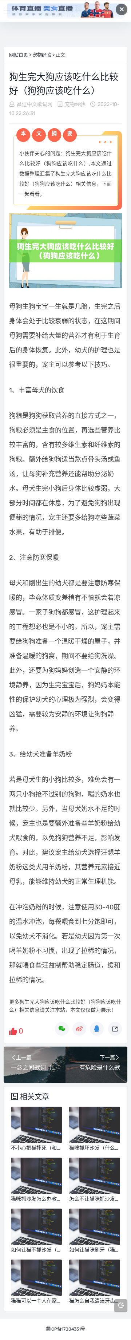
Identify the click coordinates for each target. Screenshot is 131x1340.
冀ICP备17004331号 (65, 1329)
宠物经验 (41, 55)
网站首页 (18, 55)
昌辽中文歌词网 (34, 104)
